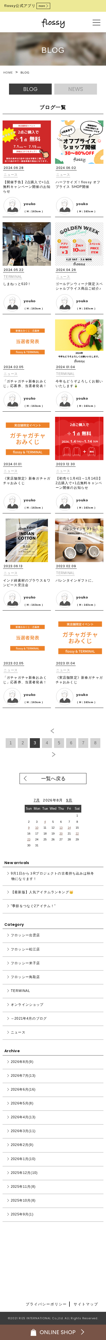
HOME (8, 72)
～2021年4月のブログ (29, 1019)
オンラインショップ (27, 1005)
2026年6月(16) (23, 1090)
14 (69, 827)
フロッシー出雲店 (25, 935)
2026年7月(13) (23, 1076)
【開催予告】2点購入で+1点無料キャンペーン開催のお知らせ (26, 186)
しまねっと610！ (17, 284)
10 (36, 827)
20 (61, 833)
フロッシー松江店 (25, 949)
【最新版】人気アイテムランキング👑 (42, 892)
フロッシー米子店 (25, 963)
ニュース (11, 175)
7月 (37, 800)
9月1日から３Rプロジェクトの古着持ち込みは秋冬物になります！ (52, 876)
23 (28, 839)
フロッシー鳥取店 (25, 977)
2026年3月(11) (23, 1131)
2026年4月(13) (23, 1117)
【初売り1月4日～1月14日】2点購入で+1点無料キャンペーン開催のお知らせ (79, 483)
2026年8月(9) (22, 1062)
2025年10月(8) (23, 1200)
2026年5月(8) (22, 1103)
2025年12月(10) (24, 1173)
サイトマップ (86, 1304)
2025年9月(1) (22, 1214)
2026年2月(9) (22, 1145)
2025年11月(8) (23, 1187)
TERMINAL (13, 277)
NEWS (75, 89)
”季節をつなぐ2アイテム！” (33, 906)
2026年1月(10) (23, 1159)
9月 (69, 800)
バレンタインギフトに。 (76, 580)
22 (77, 833)
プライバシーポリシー (46, 1304)
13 (61, 827)
